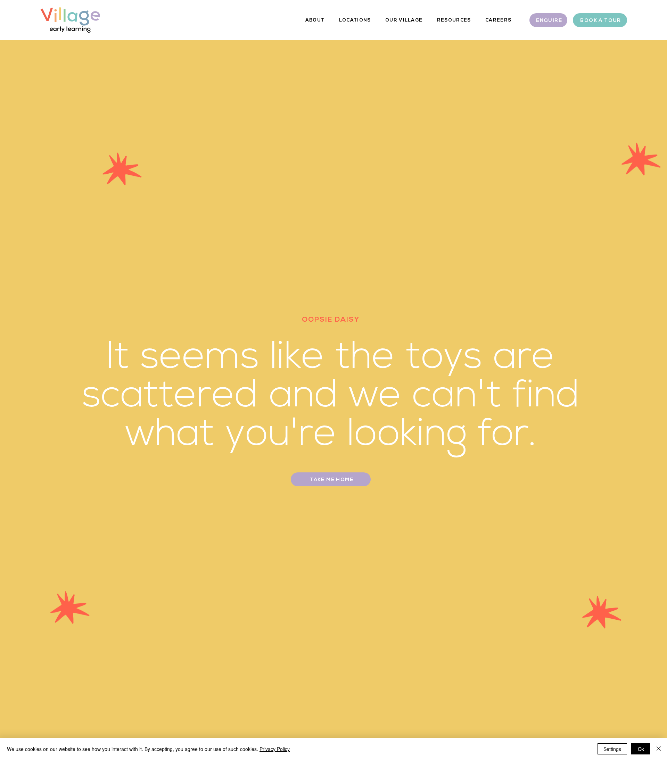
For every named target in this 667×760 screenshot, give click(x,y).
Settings (612, 748)
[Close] (658, 748)
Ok (641, 748)
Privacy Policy (275, 748)
